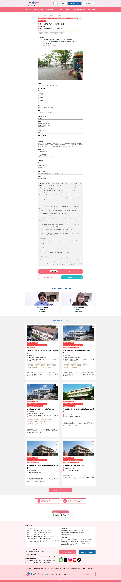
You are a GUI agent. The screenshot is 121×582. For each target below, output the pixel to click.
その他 (74, 544)
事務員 (66, 541)
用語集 (48, 562)
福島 (53, 536)
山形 (51, 536)
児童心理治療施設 (65, 532)
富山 (44, 538)
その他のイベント (44, 551)
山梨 (35, 538)
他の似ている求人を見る (60, 490)
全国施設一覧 (58, 568)
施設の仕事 (52, 560)
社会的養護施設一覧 (51, 9)
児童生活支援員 (88, 541)
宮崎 (50, 541)
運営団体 (29, 568)
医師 (71, 544)
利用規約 (74, 568)
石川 (47, 538)
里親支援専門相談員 (85, 543)
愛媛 (55, 540)
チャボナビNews (36, 568)
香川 (52, 540)
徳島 (50, 540)
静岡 (41, 534)
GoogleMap (58, 28)
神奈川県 (47, 13)
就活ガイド (45, 501)
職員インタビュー (75, 501)
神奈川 (38, 530)
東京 (35, 530)
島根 (38, 540)
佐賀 (38, 541)
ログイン (75, 3)
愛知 (35, 534)
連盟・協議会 (44, 568)
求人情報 (28, 9)
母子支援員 (81, 541)
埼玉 (42, 530)
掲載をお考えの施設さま (87, 552)
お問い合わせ (87, 574)
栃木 (51, 530)
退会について (91, 568)
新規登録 (88, 3)
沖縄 (56, 541)
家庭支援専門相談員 (75, 543)
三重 (44, 534)
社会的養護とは (39, 560)
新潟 (38, 538)
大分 (47, 541)
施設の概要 (46, 560)
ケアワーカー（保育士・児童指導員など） (46, 15)
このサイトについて (66, 568)
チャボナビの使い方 (67, 552)
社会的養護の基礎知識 (79, 9)
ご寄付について (51, 568)
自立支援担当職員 (65, 544)
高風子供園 (42, 26)
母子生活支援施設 (84, 530)
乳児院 (69, 530)
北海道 (35, 536)
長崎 (41, 541)
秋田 (48, 536)
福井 (50, 538)
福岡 (35, 541)
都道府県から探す (31, 528)
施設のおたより (45, 556)
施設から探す (65, 528)
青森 (39, 536)
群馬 (53, 530)
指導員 (76, 541)
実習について (43, 562)
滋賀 (44, 532)
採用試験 (37, 551)
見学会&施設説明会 (29, 551)
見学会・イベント (38, 9)
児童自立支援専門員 (65, 543)
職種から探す (65, 537)
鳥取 (35, 540)
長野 (41, 538)
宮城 (45, 536)
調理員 (86, 539)
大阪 (35, 532)
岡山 (41, 540)
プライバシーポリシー (82, 568)
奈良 (47, 532)
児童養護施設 (40, 13)
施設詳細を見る (71, 277)
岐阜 (38, 534)
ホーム (27, 13)
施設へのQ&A (91, 9)
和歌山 (50, 532)
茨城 (48, 530)
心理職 (90, 539)
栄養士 (62, 541)
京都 (41, 532)
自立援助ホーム (75, 530)
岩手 (42, 536)
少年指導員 (71, 541)
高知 (58, 540)
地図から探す (38, 556)
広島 (44, 540)
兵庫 (38, 532)
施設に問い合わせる (49, 277)
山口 (47, 540)
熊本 (44, 541)
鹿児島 (53, 541)
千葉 (45, 530)
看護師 (82, 539)
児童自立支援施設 (74, 532)
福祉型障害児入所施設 (84, 532)
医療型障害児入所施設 (66, 534)
